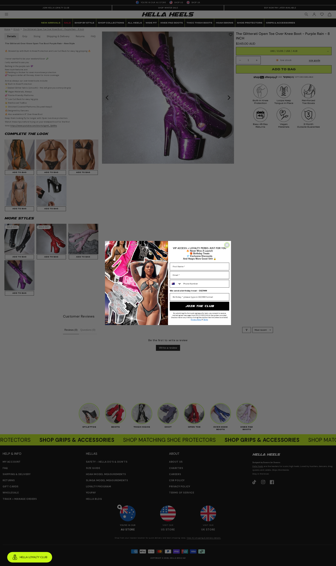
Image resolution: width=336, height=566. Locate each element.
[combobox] (175, 283)
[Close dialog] (227, 245)
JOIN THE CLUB (199, 306)
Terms (205, 320)
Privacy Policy (196, 320)
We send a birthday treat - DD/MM (188, 290)
